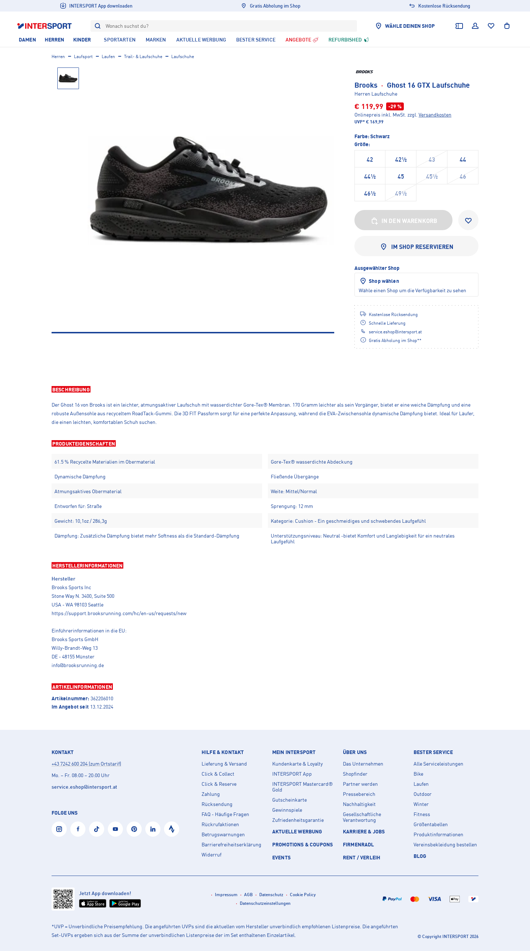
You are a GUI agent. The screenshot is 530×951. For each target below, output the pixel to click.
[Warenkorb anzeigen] (507, 26)
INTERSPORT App (292, 774)
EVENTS (281, 857)
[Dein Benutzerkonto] (475, 26)
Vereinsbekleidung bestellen (445, 844)
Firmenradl (358, 844)
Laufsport (83, 56)
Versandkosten (435, 114)
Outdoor (423, 794)
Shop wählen (384, 281)
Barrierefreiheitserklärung (231, 844)
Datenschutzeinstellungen (265, 903)
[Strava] (171, 829)
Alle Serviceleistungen (438, 764)
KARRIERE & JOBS (364, 831)
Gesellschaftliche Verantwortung (362, 817)
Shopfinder (355, 774)
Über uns (355, 752)
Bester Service (433, 752)
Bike (418, 774)
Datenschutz (271, 894)
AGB (248, 894)
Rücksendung (217, 804)
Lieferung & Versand (224, 764)
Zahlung (211, 794)
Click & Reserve (219, 784)
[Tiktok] (96, 829)
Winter (421, 804)
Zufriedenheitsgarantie (298, 820)
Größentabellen (431, 824)
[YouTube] (115, 829)
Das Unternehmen (363, 764)
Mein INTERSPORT (293, 752)
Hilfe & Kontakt (223, 752)
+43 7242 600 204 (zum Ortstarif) (86, 764)
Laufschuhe (182, 56)
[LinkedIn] (152, 829)
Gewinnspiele (287, 810)
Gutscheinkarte (289, 800)
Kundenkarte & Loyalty (297, 764)
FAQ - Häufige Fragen (225, 814)
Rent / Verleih (361, 857)
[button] (265, 389)
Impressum (226, 894)
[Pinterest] (134, 829)
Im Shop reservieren (422, 246)
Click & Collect (218, 774)
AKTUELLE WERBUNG (297, 831)
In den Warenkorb (409, 220)
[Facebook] (77, 829)
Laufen (108, 56)
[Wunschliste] (491, 26)
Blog (420, 856)
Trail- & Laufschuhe (143, 56)
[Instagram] (59, 829)
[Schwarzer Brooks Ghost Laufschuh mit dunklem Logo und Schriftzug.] (211, 190)
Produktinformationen (438, 834)
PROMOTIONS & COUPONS (302, 844)
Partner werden (360, 784)
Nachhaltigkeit (359, 804)
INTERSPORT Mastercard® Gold (302, 787)
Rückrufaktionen (220, 824)
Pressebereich (359, 794)
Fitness (422, 814)
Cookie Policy (303, 894)
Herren (58, 56)
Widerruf (211, 855)
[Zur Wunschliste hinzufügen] (468, 220)
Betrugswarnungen (223, 834)
